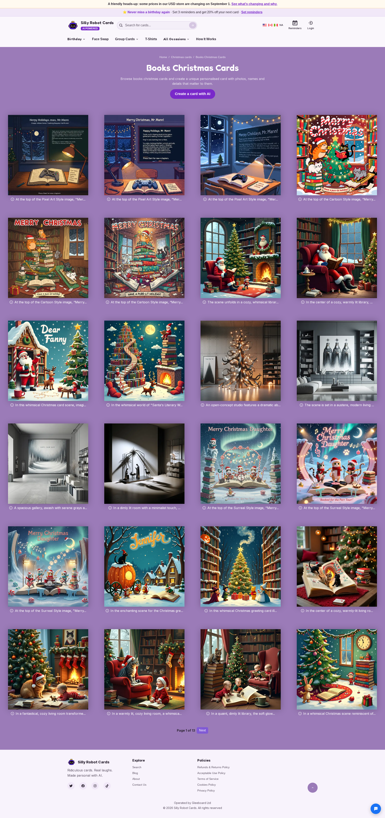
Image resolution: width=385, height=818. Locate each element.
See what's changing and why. (254, 4)
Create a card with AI (192, 94)
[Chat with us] (376, 809)
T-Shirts (151, 39)
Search (136, 767)
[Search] (192, 25)
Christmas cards (181, 57)
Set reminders (251, 12)
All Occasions (174, 39)
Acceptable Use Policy (211, 773)
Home (163, 57)
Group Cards (125, 39)
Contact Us (139, 784)
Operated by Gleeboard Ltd (192, 803)
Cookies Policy (206, 784)
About (136, 778)
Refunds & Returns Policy (213, 767)
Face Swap (100, 39)
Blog (135, 773)
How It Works (206, 39)
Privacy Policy (206, 790)
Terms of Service (208, 778)
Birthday (74, 39)
